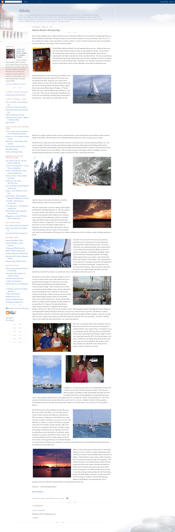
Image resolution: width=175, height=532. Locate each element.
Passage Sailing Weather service (16, 261)
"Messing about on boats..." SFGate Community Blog (17, 118)
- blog (14, 182)
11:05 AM (61, 498)
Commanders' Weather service (15, 248)
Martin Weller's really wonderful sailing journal (16, 212)
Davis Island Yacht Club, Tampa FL (17, 225)
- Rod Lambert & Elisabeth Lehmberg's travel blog (17, 197)
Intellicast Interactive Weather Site (17, 253)
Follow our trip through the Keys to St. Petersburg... (17, 269)
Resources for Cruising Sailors (15, 146)
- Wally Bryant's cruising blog (14, 202)
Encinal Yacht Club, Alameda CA (16, 233)
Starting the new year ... (13, 296)
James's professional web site (15, 115)
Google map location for (16, 95)
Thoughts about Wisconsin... (15, 278)
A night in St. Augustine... (14, 281)
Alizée (24, 10)
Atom (53, 514)
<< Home (35, 518)
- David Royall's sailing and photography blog (16, 172)
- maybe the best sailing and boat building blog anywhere (17, 132)
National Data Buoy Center (14, 240)
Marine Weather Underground (15, 251)
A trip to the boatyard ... (13, 294)
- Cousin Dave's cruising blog (17, 167)
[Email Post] (67, 498)
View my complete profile (16, 84)
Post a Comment (39, 510)
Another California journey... (15, 299)
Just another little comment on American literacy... (15, 274)
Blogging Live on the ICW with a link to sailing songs (16, 217)
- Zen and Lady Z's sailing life (16, 162)
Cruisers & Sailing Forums (14, 152)
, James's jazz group (16, 107)
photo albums (10, 122)
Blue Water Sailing (12, 149)
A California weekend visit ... (15, 302)
